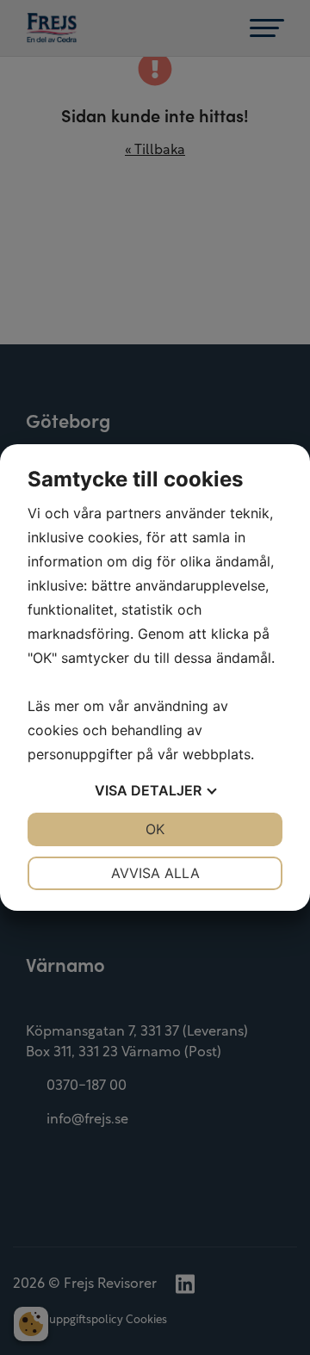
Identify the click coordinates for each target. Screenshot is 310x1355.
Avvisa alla (155, 873)
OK (155, 829)
